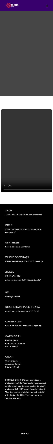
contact (25, 433)
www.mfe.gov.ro (12, 398)
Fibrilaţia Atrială (12, 296)
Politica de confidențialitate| (19, 411)
